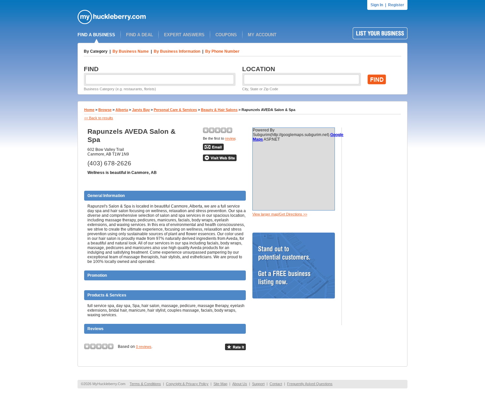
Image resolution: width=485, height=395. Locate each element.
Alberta (121, 110)
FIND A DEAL (139, 34)
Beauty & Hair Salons (219, 110)
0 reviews (143, 347)
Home (89, 110)
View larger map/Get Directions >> (279, 214)
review (230, 138)
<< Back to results (98, 118)
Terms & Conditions (145, 384)
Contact (276, 384)
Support (258, 384)
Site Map (220, 384)
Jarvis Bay (141, 110)
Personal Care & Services (175, 110)
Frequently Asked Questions (310, 384)
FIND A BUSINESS (96, 34)
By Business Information (177, 51)
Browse (105, 110)
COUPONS (226, 34)
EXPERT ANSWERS (184, 34)
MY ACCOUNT (262, 34)
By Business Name (131, 51)
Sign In (377, 5)
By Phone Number (222, 51)
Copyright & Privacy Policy (187, 384)
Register (396, 5)
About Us (239, 384)
